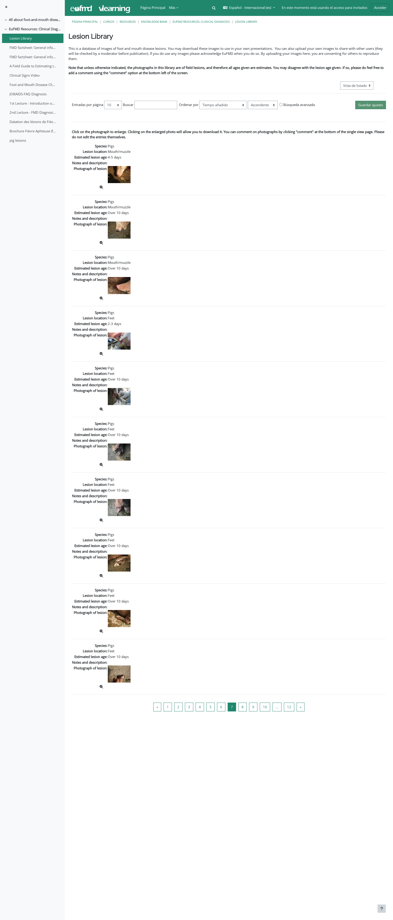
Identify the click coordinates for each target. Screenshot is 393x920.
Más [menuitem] (172, 7)
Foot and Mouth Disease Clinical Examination (33, 84)
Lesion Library (21, 38)
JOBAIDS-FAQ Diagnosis (28, 94)
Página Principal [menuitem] (152, 7)
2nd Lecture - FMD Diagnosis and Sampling (33, 112)
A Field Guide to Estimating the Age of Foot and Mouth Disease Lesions (33, 66)
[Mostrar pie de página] (382, 909)
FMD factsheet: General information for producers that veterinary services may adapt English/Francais (33, 47)
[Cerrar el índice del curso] (6, 7)
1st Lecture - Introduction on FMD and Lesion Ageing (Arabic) (33, 103)
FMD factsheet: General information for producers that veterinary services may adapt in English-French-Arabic (33, 57)
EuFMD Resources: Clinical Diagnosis (35, 29)
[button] (214, 8)
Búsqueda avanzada (299, 104)
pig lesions (18, 140)
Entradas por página (87, 104)
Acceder (380, 7)
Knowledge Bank (154, 22)
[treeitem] (32, 19)
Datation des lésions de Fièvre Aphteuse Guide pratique (33, 121)
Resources (128, 22)
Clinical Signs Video (25, 75)
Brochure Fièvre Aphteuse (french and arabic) (33, 131)
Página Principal (85, 22)
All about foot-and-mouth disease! (35, 19)
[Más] (101, 187)
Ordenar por (189, 104)
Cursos (108, 22)
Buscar (128, 104)
